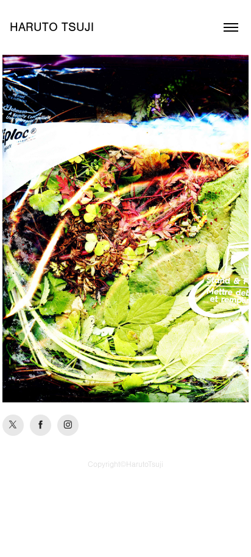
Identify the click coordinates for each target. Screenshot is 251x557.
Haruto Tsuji (52, 27)
